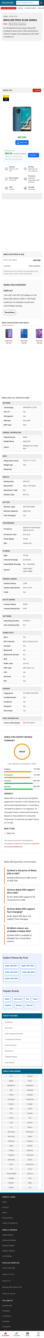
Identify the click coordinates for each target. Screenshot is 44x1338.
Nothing (11, 1141)
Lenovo (30, 1122)
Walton (11, 1183)
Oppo (35, 999)
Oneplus (30, 1141)
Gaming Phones (11, 1045)
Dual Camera (9, 1062)
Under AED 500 (11, 966)
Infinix (11, 1118)
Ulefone (30, 1174)
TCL (11, 1169)
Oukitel (29, 1146)
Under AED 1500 (11, 972)
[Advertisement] (22, 63)
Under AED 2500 (11, 978)
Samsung (18, 999)
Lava (11, 1122)
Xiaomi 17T (6, 1281)
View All (29, 1005)
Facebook (6, 1311)
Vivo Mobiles (7, 1256)
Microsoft (30, 1132)
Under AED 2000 (28, 972)
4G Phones (9, 1022)
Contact (5, 1207)
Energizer (11, 1099)
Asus (30, 1081)
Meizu (30, 1127)
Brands (20, 8)
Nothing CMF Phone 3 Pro (12, 1287)
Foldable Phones (11, 1057)
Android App (7, 1305)
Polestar (30, 1150)
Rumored (30, 1155)
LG (11, 1127)
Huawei (30, 1113)
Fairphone (30, 1099)
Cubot (11, 1095)
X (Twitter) (6, 1316)
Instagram (6, 1326)
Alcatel (29, 1076)
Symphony (30, 1164)
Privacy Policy (7, 1218)
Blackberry (11, 1085)
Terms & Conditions (10, 1223)
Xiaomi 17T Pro (8, 1274)
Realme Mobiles (8, 1245)
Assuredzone (7, 3)
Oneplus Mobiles (8, 1251)
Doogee (30, 1095)
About (4, 1212)
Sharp (30, 1160)
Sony (11, 1164)
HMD (11, 1109)
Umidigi (11, 1178)
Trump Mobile (11, 1174)
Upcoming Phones (30, 8)
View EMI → (33, 155)
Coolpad (30, 1090)
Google (30, 1104)
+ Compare (36, 90)
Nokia (5, 24)
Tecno (30, 1169)
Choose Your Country (8, 8)
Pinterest (6, 1321)
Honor (30, 1109)
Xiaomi (11, 1187)
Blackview (30, 1085)
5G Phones (9, 1028)
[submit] (41, 3)
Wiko (30, 1183)
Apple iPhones (7, 1235)
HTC (11, 1113)
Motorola (11, 1136)
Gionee (11, 1104)
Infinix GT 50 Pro (8, 1294)
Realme (19, 1005)
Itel (30, 1118)
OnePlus (8, 1005)
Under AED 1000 (27, 966)
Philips (11, 1150)
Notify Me (23, 142)
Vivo (27, 999)
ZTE (30, 1187)
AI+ (11, 1076)
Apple (7, 999)
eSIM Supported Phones (14, 1034)
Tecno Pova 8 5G (8, 1268)
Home (5, 16)
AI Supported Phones (13, 1039)
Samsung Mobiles (9, 1240)
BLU (11, 1090)
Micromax (11, 1132)
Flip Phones (9, 1051)
